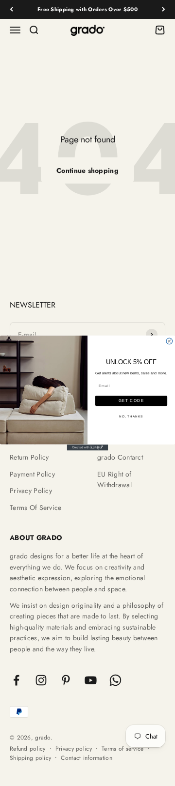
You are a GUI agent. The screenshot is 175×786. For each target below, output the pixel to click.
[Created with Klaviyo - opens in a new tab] (87, 448)
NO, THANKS (131, 415)
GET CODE (131, 401)
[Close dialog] (169, 341)
